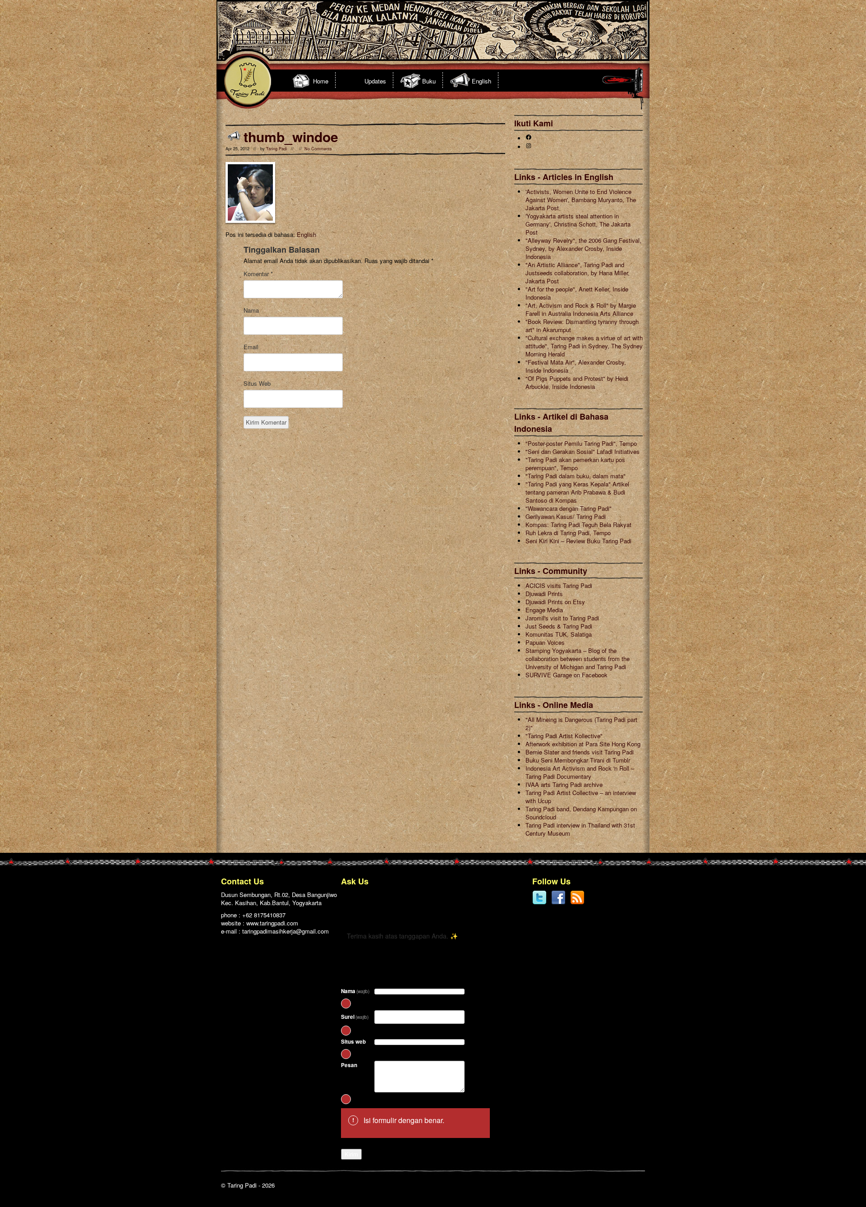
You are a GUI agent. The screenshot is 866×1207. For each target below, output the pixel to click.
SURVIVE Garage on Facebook (566, 675)
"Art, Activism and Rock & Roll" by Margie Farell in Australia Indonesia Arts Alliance (580, 309)
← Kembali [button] (361, 913)
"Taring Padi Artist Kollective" (564, 735)
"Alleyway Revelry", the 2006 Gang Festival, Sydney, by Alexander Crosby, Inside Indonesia (583, 248)
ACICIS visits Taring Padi (558, 585)
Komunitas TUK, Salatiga (558, 634)
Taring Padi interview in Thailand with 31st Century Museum (580, 829)
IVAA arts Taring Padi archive (564, 784)
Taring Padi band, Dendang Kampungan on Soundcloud (581, 813)
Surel (355, 1017)
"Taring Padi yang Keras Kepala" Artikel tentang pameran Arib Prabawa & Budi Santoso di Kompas (577, 492)
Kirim (351, 1154)
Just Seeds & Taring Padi (558, 626)
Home (320, 81)
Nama (251, 310)
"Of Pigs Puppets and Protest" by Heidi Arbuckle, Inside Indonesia (576, 382)
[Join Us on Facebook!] (558, 902)
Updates (375, 81)
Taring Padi (276, 149)
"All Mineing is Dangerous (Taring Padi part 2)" (581, 723)
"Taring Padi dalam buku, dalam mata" (575, 476)
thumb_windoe (291, 136)
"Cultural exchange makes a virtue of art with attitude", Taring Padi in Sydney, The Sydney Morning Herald (584, 345)
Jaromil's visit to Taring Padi (562, 618)
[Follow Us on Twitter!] (539, 902)
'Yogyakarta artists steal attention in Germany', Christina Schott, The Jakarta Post (578, 224)
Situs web (353, 1041)
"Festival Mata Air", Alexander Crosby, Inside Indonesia (575, 366)
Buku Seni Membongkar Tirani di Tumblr (577, 760)
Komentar (258, 274)
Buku (429, 81)
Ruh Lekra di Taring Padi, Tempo (568, 532)
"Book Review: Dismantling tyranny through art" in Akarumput (582, 325)
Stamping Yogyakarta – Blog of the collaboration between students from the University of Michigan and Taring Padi (577, 658)
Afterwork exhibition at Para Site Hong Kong (582, 744)
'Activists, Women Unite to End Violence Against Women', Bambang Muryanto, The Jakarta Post (580, 199)
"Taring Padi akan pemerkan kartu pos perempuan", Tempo (575, 463)
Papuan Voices (545, 642)
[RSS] (577, 902)
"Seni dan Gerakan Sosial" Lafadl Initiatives (582, 451)
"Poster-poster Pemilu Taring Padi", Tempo (581, 443)
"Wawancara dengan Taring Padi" (568, 508)
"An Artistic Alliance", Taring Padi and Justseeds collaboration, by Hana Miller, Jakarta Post (577, 272)
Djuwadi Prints (544, 593)
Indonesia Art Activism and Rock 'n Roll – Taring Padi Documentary (579, 772)
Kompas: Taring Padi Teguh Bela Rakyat (578, 524)
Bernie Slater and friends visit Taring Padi (579, 752)
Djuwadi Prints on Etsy (555, 601)
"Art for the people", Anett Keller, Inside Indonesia (576, 293)
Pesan (349, 1065)
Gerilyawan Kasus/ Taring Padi (565, 516)
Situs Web (257, 383)
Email (251, 347)
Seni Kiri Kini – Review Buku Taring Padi (578, 540)
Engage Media (544, 610)
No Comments (318, 149)
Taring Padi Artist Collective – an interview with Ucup (580, 796)
